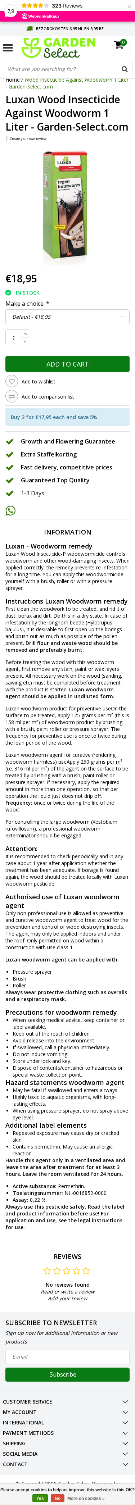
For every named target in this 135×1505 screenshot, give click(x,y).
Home (12, 79)
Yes (40, 1498)
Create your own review (28, 138)
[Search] (124, 69)
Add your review (67, 1298)
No (57, 1498)
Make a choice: (27, 304)
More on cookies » (86, 1498)
